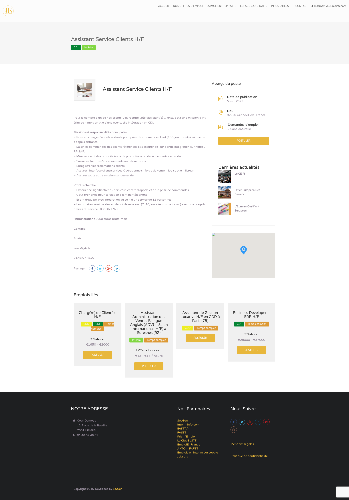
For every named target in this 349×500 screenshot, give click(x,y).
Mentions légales (242, 444)
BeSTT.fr (183, 428)
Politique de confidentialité (249, 456)
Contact (301, 6)
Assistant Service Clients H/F (137, 89)
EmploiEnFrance (188, 444)
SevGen (182, 420)
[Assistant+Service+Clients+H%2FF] (100, 268)
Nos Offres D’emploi (188, 6)
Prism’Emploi (186, 436)
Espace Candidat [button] (252, 6)
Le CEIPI (240, 173)
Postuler (243, 140)
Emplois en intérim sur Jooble (197, 452)
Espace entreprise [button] (220, 6)
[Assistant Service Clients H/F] (92, 268)
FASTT (181, 432)
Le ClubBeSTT (186, 440)
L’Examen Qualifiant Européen (247, 208)
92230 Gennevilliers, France (246, 115)
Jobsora (182, 456)
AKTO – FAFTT (187, 448)
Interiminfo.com (188, 424)
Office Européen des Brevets (247, 192)
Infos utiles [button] (280, 6)
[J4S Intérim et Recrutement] (11, 11)
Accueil (163, 6)
